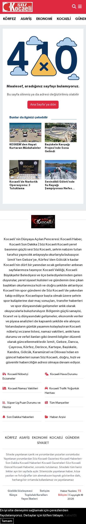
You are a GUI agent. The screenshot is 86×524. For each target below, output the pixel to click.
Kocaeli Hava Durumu (63, 374)
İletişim (45, 491)
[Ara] (74, 7)
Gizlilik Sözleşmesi (20, 491)
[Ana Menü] (80, 7)
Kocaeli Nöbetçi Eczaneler (15, 376)
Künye (13, 495)
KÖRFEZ (9, 19)
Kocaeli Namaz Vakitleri (23, 388)
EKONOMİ (44, 19)
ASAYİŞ (26, 19)
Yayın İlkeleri (29, 499)
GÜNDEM (72, 437)
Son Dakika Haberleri (20, 417)
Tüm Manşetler (59, 402)
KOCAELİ (64, 19)
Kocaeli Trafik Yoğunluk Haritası (62, 390)
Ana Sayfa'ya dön (43, 104)
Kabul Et (70, 515)
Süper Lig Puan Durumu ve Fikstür (22, 405)
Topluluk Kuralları (36, 495)
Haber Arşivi (58, 417)
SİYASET (43, 443)
